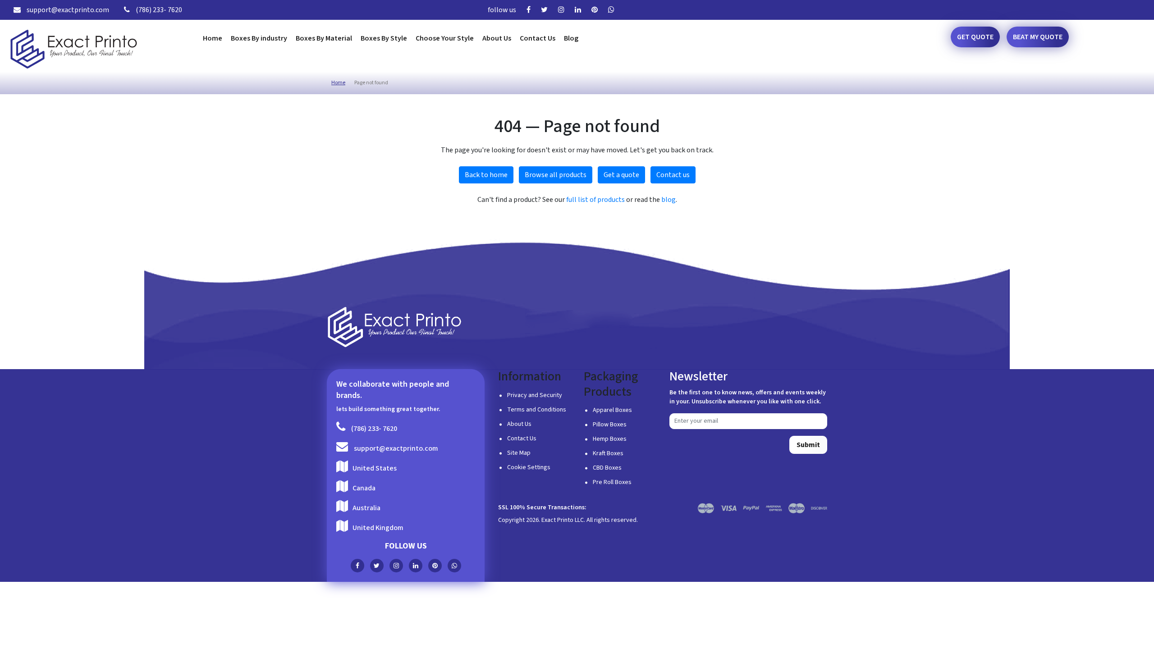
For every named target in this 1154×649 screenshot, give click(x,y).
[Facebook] (531, 10)
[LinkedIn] (580, 10)
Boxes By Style (384, 38)
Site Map (519, 452)
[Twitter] (546, 10)
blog (668, 200)
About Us (496, 38)
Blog (571, 38)
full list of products (595, 200)
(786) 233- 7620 (158, 10)
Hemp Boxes (610, 438)
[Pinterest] (596, 10)
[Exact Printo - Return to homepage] (394, 327)
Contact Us (537, 38)
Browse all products (555, 175)
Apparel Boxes (612, 410)
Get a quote (621, 175)
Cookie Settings (528, 467)
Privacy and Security (534, 395)
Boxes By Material (324, 38)
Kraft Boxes (608, 453)
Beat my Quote (1037, 37)
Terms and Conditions (536, 409)
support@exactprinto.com (67, 10)
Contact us (673, 175)
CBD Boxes (607, 467)
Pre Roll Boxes (612, 482)
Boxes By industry (259, 38)
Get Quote (975, 37)
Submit (808, 445)
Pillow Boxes (610, 424)
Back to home (486, 175)
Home (212, 38)
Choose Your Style (445, 38)
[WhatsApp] (613, 10)
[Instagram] (563, 10)
